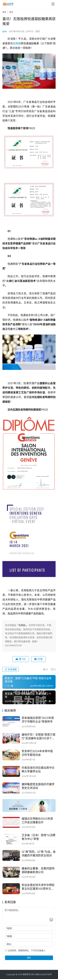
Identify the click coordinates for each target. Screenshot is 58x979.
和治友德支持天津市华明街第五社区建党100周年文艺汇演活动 (38, 887)
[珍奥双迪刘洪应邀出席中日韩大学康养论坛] (11, 771)
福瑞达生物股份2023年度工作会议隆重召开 (37, 820)
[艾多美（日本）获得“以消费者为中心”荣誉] (11, 838)
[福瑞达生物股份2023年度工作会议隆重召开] (11, 822)
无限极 (17, 43)
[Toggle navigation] (53, 4)
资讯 (38, 31)
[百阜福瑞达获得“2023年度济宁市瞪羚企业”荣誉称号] (11, 721)
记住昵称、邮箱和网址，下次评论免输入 (26, 950)
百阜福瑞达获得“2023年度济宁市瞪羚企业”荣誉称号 (38, 719)
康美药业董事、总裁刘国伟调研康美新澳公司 (38, 870)
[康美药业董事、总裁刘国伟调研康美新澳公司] (11, 872)
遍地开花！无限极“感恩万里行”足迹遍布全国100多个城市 (38, 736)
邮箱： (10, 936)
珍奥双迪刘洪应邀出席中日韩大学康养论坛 (38, 769)
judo (4, 31)
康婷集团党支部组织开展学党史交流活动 (38, 786)
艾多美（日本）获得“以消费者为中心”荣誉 (38, 837)
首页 (4, 12)
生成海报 (12, 669)
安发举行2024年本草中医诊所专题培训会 (37, 753)
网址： (10, 944)
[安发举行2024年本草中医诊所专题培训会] (11, 754)
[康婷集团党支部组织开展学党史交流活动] (11, 787)
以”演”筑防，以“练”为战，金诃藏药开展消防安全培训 (39, 853)
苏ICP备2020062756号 (41, 974)
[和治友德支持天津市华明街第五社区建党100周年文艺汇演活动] (11, 888)
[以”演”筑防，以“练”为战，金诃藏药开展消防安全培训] (11, 855)
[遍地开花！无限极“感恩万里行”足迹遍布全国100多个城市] (11, 738)
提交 (29, 958)
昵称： (10, 928)
